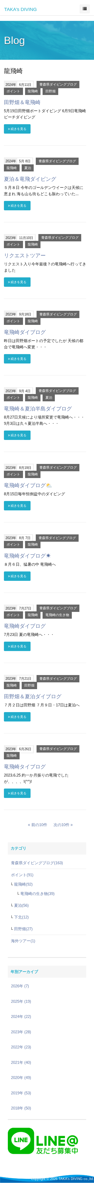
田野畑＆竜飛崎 (22, 102)
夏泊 (27, 168)
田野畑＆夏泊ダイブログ (32, 696)
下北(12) (21, 917)
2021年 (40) (21, 1062)
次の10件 (61, 824)
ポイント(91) (22, 875)
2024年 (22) (21, 1016)
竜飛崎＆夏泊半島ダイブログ (38, 408)
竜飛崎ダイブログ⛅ (28, 485)
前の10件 (39, 824)
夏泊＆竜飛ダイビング (30, 179)
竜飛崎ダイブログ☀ (27, 556)
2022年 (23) (21, 1047)
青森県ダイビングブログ (58, 85)
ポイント (13, 91)
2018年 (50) (21, 1108)
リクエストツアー (25, 255)
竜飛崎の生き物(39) (37, 893)
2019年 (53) (21, 1093)
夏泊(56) (21, 905)
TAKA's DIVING (20, 9)
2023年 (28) (21, 1032)
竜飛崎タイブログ (25, 767)
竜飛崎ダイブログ (25, 332)
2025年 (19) (21, 1001)
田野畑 (50, 91)
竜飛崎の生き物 (57, 615)
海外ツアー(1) (23, 941)
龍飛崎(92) (23, 884)
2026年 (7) (20, 986)
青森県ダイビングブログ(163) (37, 863)
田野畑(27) (23, 929)
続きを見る (18, 129)
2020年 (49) (21, 1077)
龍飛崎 (33, 91)
